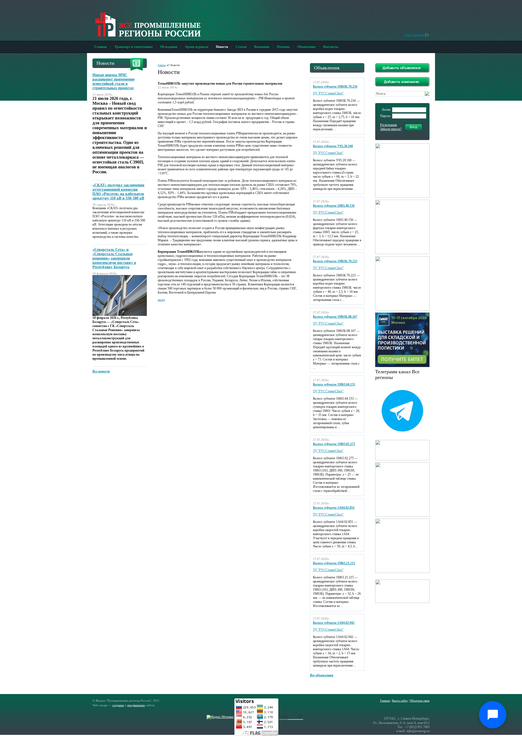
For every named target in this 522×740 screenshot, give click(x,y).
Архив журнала (196, 47)
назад (161, 300)
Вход (413, 127)
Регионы (283, 47)
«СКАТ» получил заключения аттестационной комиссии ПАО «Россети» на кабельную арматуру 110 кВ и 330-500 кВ (118, 191)
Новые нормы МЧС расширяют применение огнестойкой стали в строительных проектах (113, 81)
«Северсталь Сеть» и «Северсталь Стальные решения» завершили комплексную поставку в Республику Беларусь (114, 258)
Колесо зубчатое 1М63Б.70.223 (335, 261)
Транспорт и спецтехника (133, 47)
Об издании (168, 47)
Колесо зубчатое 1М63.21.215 (334, 563)
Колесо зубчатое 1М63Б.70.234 (335, 86)
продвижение (136, 705)
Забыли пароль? (391, 129)
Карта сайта (400, 700)
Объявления (306, 47)
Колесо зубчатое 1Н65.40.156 (334, 206)
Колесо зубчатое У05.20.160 (333, 146)
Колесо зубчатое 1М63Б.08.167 (335, 317)
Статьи (241, 47)
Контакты (330, 47)
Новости (222, 47)
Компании (261, 47)
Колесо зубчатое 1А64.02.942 (334, 623)
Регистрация (388, 125)
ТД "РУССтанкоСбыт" (328, 93)
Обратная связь (420, 700)
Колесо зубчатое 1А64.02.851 (334, 508)
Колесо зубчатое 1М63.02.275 (334, 444)
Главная (100, 47)
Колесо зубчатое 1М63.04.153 (334, 384)
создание (118, 705)
